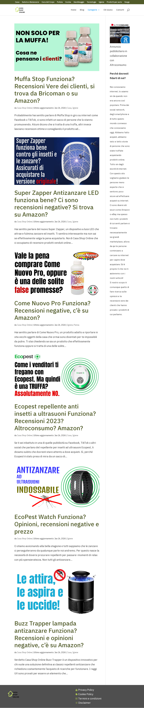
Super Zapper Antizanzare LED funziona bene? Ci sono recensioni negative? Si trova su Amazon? (56, 203)
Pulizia (60, 2)
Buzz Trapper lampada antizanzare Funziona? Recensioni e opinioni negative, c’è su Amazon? (49, 634)
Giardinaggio (79, 2)
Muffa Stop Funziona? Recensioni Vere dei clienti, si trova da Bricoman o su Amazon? (54, 89)
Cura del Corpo (48, 2)
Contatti (120, 10)
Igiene (101, 2)
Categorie (92, 10)
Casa (17, 2)
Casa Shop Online (24, 108)
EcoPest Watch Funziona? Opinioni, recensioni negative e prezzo (56, 524)
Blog (82, 10)
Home (73, 10)
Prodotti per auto (114, 2)
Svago (127, 2)
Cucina (68, 2)
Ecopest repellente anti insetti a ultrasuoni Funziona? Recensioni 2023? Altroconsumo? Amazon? (55, 417)
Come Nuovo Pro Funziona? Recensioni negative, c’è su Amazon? (52, 310)
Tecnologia (91, 2)
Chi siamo (108, 10)
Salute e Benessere (30, 2)
